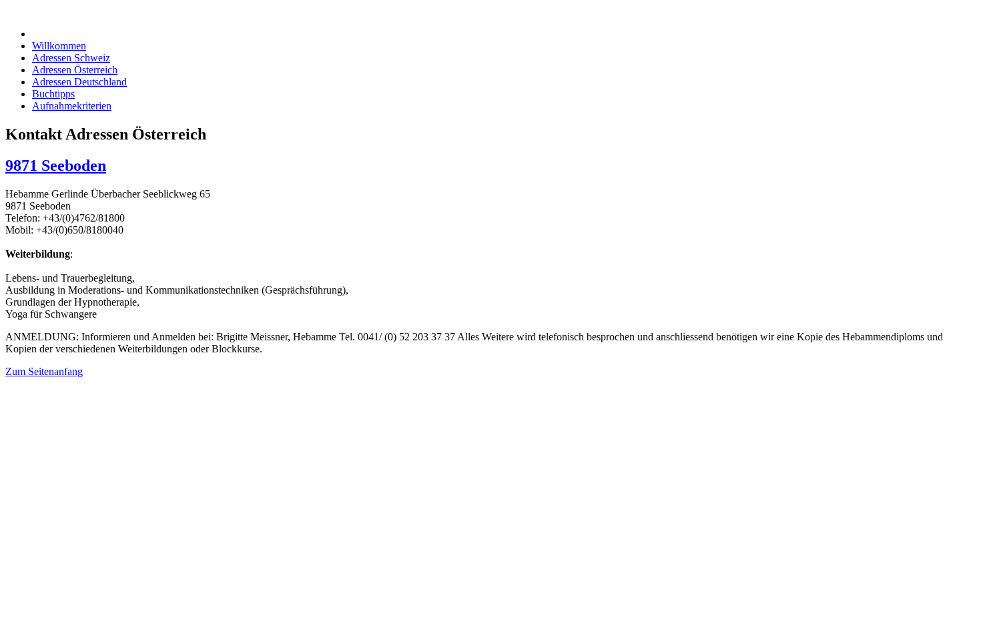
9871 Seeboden (55, 165)
